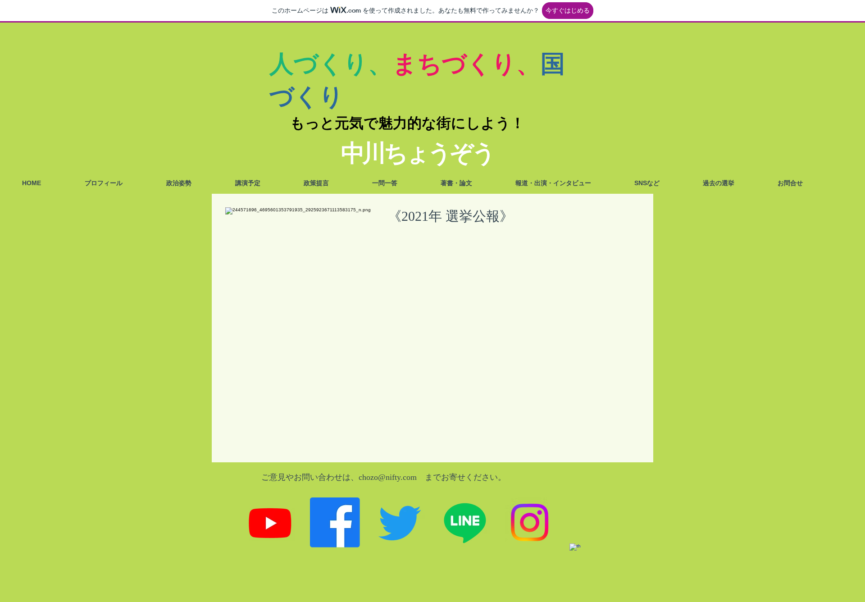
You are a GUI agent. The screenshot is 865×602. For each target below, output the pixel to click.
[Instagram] (530, 522)
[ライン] (465, 522)
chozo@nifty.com (388, 477)
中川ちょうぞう (417, 153)
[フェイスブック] (335, 522)
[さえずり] (400, 522)
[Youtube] (270, 522)
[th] (594, 568)
